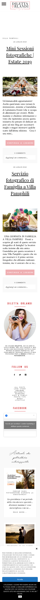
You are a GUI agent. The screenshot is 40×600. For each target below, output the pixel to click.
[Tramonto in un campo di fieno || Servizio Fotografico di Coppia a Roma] (20, 534)
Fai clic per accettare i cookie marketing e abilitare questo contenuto (20, 425)
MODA (20, 398)
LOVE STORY (20, 389)
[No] (37, 591)
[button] (37, 549)
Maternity (23, 72)
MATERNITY (20, 392)
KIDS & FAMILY (20, 395)
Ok (20, 596)
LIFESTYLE (20, 400)
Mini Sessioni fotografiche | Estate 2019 (20, 55)
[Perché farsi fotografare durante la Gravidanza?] (20, 479)
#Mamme (22, 69)
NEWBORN (20, 394)
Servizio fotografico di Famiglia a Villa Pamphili (20, 183)
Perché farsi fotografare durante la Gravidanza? (20, 492)
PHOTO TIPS (20, 397)
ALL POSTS (20, 387)
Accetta (20, 579)
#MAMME (20, 390)
